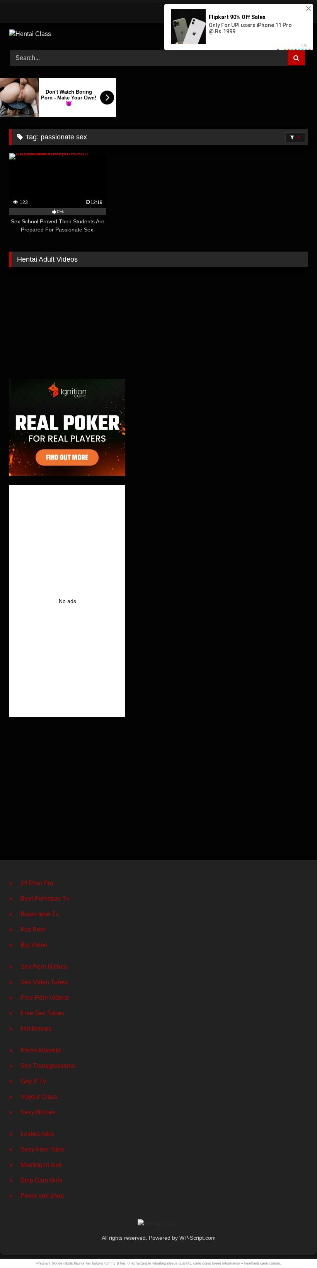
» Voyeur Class (33, 1096)
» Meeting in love (35, 1165)
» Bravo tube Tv (34, 914)
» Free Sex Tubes (36, 1013)
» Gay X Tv (27, 1081)
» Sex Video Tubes (38, 982)
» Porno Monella (35, 1050)
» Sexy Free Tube (36, 1149)
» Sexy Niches (32, 1112)
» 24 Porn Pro (31, 883)
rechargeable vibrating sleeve (154, 1263)
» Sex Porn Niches (38, 966)
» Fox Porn (27, 929)
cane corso (202, 1263)
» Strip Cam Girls (35, 1180)
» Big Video (28, 945)
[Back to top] (293, 1245)
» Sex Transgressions (42, 1065)
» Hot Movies (30, 1028)
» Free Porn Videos (39, 997)
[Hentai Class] (158, 34)
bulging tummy (104, 1263)
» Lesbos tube (31, 1134)
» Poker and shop (36, 1196)
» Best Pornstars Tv (39, 898)
